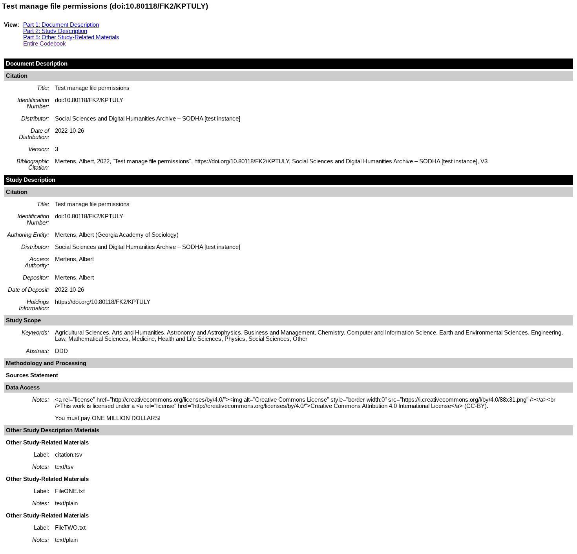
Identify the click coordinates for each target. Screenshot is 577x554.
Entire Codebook (44, 43)
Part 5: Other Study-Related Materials (71, 37)
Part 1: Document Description (61, 25)
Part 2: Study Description (55, 31)
